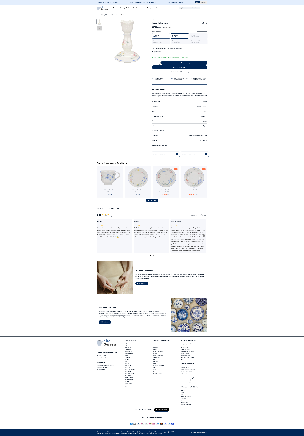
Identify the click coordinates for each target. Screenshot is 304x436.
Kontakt (183, 392)
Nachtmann (127, 363)
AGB (182, 400)
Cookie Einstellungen (186, 404)
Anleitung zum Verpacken (187, 375)
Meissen (127, 361)
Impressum (183, 398)
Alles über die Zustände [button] (202, 31)
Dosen (154, 345)
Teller (154, 367)
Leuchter (203, 116)
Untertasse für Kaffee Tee (166, 192)
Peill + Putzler (128, 365)
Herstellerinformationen (159, 145)
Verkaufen (203, 2)
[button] (115, 8)
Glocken (155, 349)
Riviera (112, 15)
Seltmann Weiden (129, 377)
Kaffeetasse (110, 192)
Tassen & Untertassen (158, 365)
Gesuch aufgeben (185, 353)
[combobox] (189, 8)
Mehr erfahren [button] (157, 53)
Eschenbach (128, 347)
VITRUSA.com (184, 402)
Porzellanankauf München (187, 383)
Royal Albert (128, 371)
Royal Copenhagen (129, 373)
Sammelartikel (156, 357)
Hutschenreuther (129, 353)
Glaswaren (155, 347)
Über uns (183, 390)
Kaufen (197, 2)
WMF (126, 387)
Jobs (182, 394)
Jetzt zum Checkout (179, 67)
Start (98, 15)
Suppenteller (194, 192)
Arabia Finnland (128, 343)
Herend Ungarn (128, 351)
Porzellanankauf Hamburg (187, 377)
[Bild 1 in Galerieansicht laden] (99, 22)
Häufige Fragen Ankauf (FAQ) (188, 369)
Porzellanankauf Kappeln (187, 379)
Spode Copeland (129, 379)
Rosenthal (127, 367)
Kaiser (126, 355)
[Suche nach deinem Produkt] (181, 8)
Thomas (127, 381)
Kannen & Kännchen (158, 351)
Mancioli (127, 359)
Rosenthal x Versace (130, 369)
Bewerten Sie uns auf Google (198, 215)
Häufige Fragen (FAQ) (186, 343)
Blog (182, 359)
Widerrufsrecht (184, 347)
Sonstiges (155, 361)
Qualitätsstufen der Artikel (187, 351)
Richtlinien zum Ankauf (186, 371)
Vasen (154, 371)
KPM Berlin (127, 357)
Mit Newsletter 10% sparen (187, 357)
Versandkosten (167, 27)
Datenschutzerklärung (186, 396)
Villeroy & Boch (105, 15)
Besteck (155, 343)
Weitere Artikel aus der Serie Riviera (112, 163)
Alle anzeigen (152, 200)
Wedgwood (127, 385)
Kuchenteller (138, 192)
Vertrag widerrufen (185, 349)
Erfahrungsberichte (185, 355)
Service (154, 359)
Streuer (154, 363)
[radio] (161, 35)
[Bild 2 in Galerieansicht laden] (99, 28)
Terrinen (155, 369)
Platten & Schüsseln (158, 355)
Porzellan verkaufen (186, 367)
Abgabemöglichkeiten (186, 373)
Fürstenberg (128, 349)
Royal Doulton (128, 375)
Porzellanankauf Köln (186, 381)
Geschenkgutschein (157, 373)
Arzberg (127, 345)
